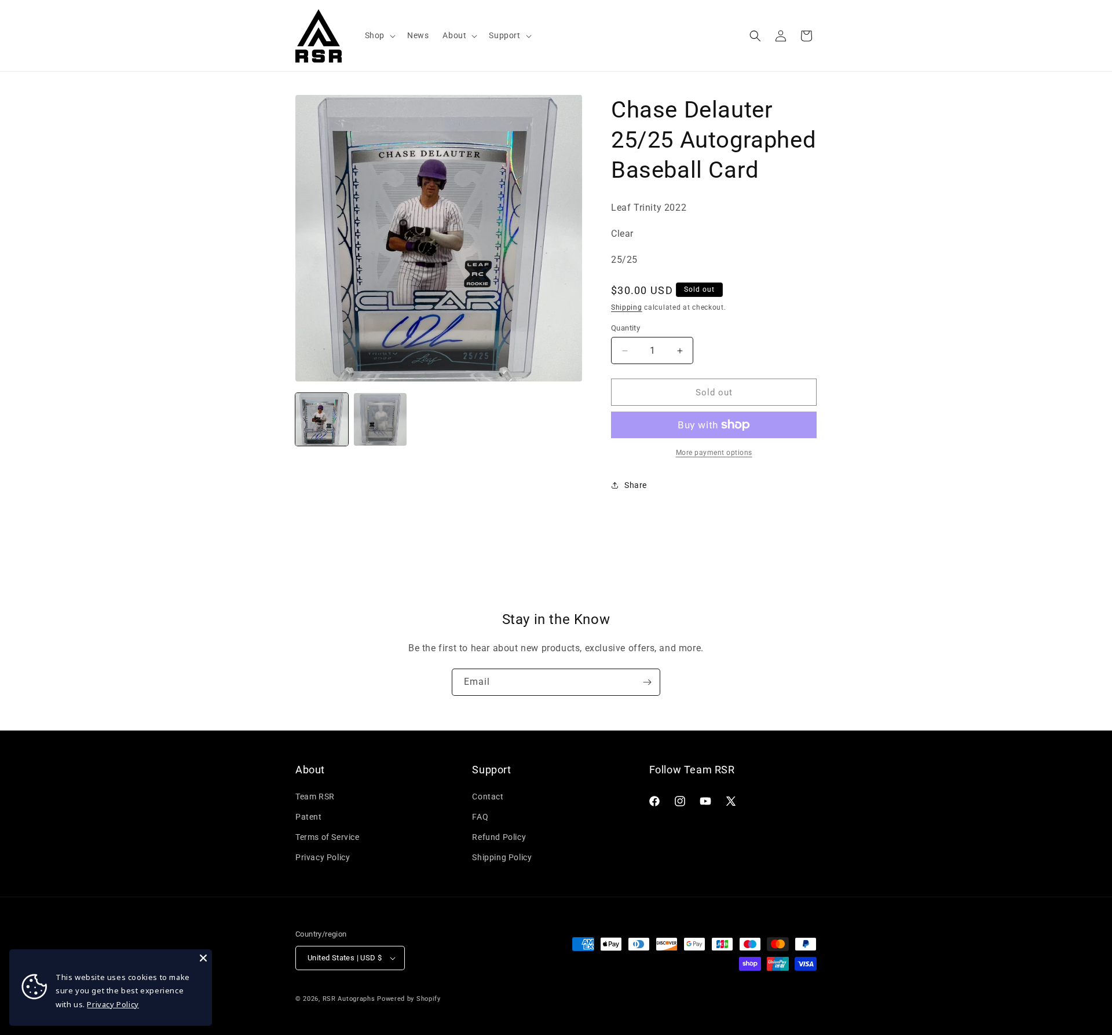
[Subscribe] (647, 682)
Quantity (625, 328)
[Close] (203, 958)
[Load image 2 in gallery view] (380, 419)
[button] (379, 35)
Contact (487, 796)
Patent (308, 816)
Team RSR (315, 796)
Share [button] (635, 485)
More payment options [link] (714, 453)
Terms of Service (327, 837)
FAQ (480, 816)
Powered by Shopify (409, 999)
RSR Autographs (349, 999)
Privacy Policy (322, 857)
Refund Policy (499, 837)
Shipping (626, 307)
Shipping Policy (502, 857)
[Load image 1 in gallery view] (321, 419)
